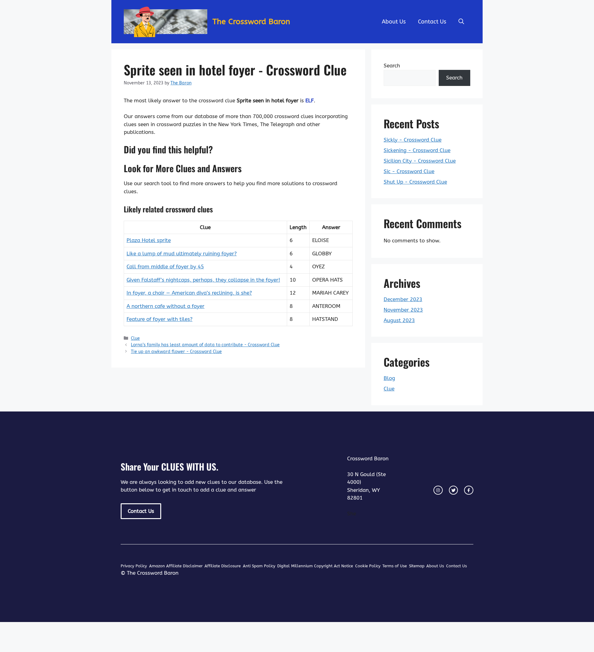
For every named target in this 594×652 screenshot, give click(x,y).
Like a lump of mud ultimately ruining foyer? (182, 253)
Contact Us (432, 21)
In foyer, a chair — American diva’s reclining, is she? (189, 293)
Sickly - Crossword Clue (412, 140)
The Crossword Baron (251, 21)
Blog (389, 378)
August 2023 (399, 320)
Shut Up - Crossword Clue (415, 182)
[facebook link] (468, 490)
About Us (394, 21)
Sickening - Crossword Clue (417, 150)
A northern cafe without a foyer (165, 306)
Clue (135, 338)
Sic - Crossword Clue (409, 171)
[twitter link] (453, 490)
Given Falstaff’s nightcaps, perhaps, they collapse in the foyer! (203, 280)
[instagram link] (438, 490)
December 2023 (403, 299)
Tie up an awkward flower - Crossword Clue (176, 351)
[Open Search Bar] (461, 21)
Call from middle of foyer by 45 (165, 266)
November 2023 (403, 310)
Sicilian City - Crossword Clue (420, 161)
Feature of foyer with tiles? (159, 319)
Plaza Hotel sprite (149, 240)
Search (392, 65)
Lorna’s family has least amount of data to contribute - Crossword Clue (205, 344)
